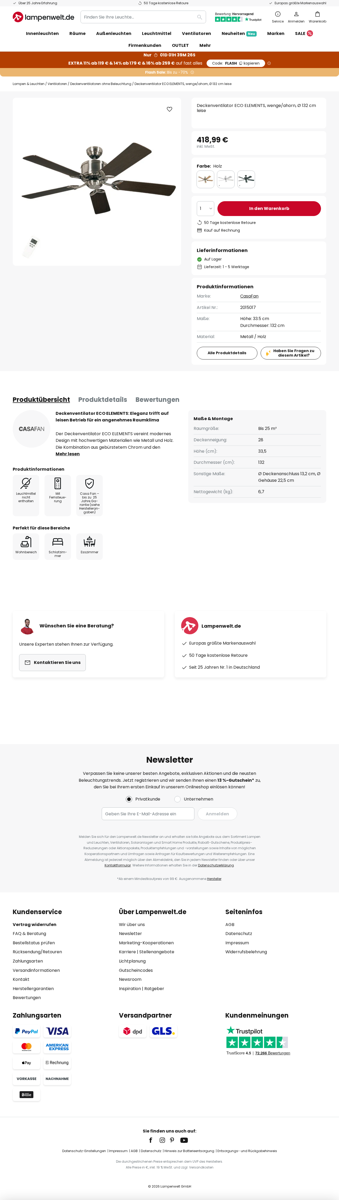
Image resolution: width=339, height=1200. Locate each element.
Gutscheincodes (136, 970)
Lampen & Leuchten (28, 84)
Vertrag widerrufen (34, 925)
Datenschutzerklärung (216, 865)
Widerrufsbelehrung (246, 952)
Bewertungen (158, 399)
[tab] (41, 400)
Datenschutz (238, 934)
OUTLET (180, 45)
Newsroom (130, 979)
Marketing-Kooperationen (146, 943)
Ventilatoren (57, 84)
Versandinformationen (36, 970)
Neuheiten (238, 33)
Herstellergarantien (33, 989)
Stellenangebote (156, 952)
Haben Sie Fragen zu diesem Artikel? (293, 353)
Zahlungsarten (28, 961)
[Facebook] (154, 1140)
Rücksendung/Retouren (37, 952)
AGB (229, 925)
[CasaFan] (31, 429)
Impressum (237, 943)
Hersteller (214, 879)
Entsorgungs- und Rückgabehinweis (247, 1151)
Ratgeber (154, 989)
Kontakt (21, 979)
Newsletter (130, 934)
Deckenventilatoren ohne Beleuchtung (100, 84)
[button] (169, 109)
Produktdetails (102, 399)
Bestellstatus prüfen (34, 943)
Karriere (127, 952)
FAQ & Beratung (29, 934)
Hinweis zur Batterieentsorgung (189, 1151)
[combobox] (143, 17)
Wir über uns (132, 925)
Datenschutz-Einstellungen (84, 1151)
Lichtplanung (132, 961)
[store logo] (43, 17)
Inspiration (130, 989)
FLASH (236, 63)
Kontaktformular (118, 865)
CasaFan (249, 296)
